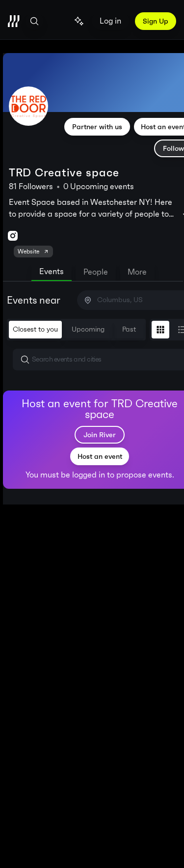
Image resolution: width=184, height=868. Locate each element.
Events (51, 271)
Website (28, 251)
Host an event (100, 456)
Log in (110, 21)
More (137, 272)
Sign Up (155, 21)
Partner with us (97, 126)
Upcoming (88, 329)
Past (129, 329)
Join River (99, 434)
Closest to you (35, 329)
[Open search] (34, 21)
